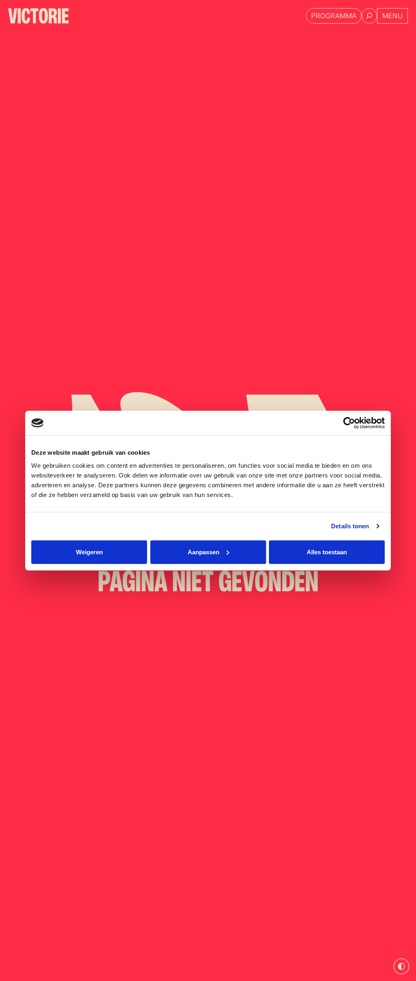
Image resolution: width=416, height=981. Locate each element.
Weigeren (89, 551)
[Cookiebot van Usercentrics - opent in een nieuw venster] (349, 423)
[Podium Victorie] (38, 16)
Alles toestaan (327, 551)
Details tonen (350, 526)
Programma (333, 16)
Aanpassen (203, 551)
